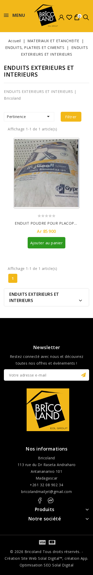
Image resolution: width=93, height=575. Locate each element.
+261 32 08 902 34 (46, 484)
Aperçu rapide (72, 153)
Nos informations (46, 449)
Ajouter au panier (46, 242)
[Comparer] (72, 144)
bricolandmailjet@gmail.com (46, 491)
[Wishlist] (69, 17)
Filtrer (71, 116)
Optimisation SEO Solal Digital (47, 565)
